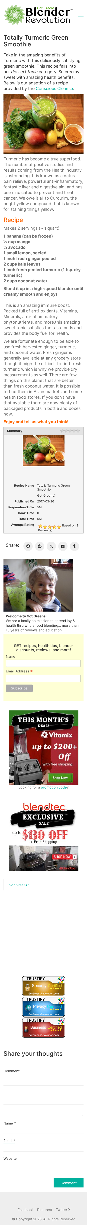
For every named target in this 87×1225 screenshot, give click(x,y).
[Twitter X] (51, 546)
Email (9, 1140)
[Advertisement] (38, 937)
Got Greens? (19, 884)
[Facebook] (28, 546)
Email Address (19, 671)
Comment (11, 1071)
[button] (81, 15)
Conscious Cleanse (54, 88)
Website (10, 1158)
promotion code (54, 787)
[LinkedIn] (63, 546)
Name (10, 656)
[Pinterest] (39, 546)
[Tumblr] (74, 546)
